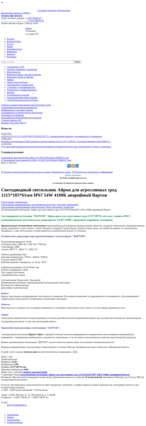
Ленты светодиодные (17, 82)
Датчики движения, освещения (22, 69)
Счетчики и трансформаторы (21, 87)
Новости (11, 54)
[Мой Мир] (77, 166)
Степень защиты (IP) (11, 120)
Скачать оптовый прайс (34, 372)
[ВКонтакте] (69, 166)
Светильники (13, 420)
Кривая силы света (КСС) (13, 123)
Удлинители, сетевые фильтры (21, 90)
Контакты (11, 57)
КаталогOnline (14, 41)
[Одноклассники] (73, 166)
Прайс (10, 46)
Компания (12, 51)
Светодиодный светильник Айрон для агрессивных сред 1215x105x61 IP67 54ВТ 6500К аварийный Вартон (75, 374)
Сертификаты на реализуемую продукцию (22, 112)
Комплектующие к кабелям (20, 77)
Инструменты (13, 72)
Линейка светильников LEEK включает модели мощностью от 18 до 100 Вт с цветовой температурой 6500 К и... (56, 141)
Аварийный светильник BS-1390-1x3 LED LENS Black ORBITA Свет (35, 157)
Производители (14, 49)
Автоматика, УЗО (15, 67)
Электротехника (15, 422)
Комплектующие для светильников (24, 74)
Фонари (11, 92)
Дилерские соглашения (12, 115)
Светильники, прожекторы (20, 85)
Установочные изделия (18, 95)
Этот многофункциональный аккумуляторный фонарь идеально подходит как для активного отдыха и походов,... (56, 146)
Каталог (11, 39)
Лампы (10, 79)
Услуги (10, 44)
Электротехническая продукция (22, 100)
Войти (28, 28)
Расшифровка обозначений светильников (21, 118)
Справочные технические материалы (19, 107)
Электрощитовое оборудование (22, 97)
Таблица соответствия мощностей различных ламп (26, 105)
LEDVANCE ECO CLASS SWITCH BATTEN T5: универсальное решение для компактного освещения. (51, 136)
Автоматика (13, 414)
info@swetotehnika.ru (17, 405)
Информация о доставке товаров (17, 110)
